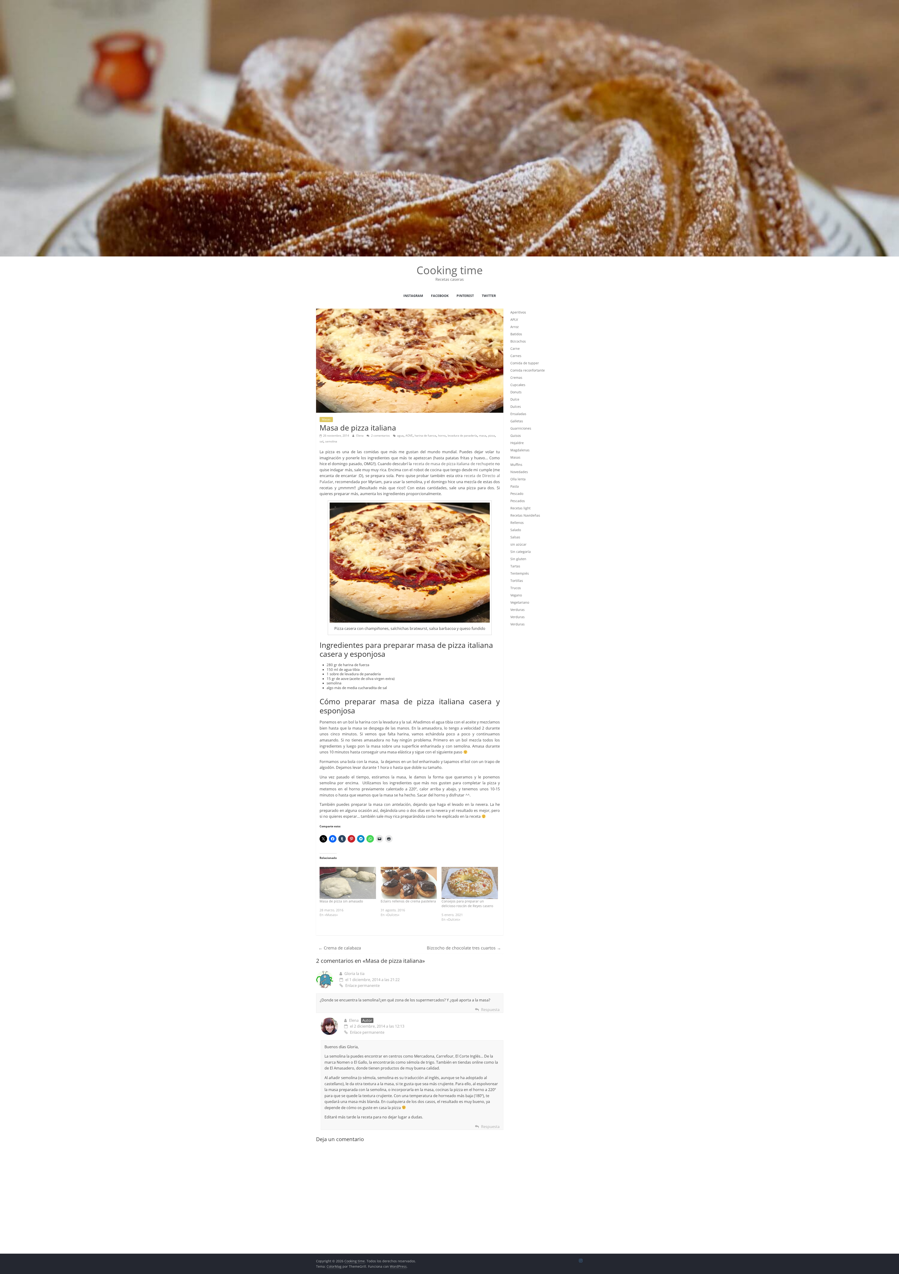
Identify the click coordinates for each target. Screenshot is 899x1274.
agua (400, 436)
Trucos (515, 588)
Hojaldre (517, 443)
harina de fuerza (425, 436)
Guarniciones (520, 428)
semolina (331, 441)
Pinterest (465, 295)
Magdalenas (520, 450)
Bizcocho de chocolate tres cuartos (464, 948)
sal (321, 441)
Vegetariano (519, 602)
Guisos (515, 435)
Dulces (515, 406)
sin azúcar (518, 544)
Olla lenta (518, 479)
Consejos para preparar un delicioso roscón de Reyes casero (467, 903)
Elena (360, 436)
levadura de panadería (462, 436)
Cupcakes (517, 385)
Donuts (516, 392)
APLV (514, 319)
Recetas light (520, 508)
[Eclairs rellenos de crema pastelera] (409, 883)
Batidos (516, 334)
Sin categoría (520, 551)
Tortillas (516, 580)
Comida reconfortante (527, 370)
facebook (440, 295)
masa (482, 436)
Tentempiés (519, 573)
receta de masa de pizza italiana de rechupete (453, 463)
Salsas (515, 537)
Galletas (516, 421)
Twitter (489, 295)
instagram (413, 295)
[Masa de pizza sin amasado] (348, 883)
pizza (491, 436)
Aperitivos (518, 312)
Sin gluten (518, 559)
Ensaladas (518, 414)
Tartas (515, 566)
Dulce (514, 399)
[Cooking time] (449, 2)
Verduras (517, 609)
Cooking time (449, 270)
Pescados (517, 501)
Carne (515, 348)
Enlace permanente (362, 985)
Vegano (516, 595)
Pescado (516, 493)
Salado (515, 530)
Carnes (515, 356)
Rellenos (517, 522)
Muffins (516, 464)
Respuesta (490, 1009)
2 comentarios (380, 436)
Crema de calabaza (339, 948)
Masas (326, 419)
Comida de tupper (524, 363)
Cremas (516, 377)
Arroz (514, 327)
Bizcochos (518, 341)
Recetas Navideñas (525, 515)
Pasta (514, 486)
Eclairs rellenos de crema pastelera (408, 901)
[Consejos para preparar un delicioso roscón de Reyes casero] (470, 883)
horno (442, 436)
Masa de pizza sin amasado (341, 901)
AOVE (409, 436)
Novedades (519, 472)
